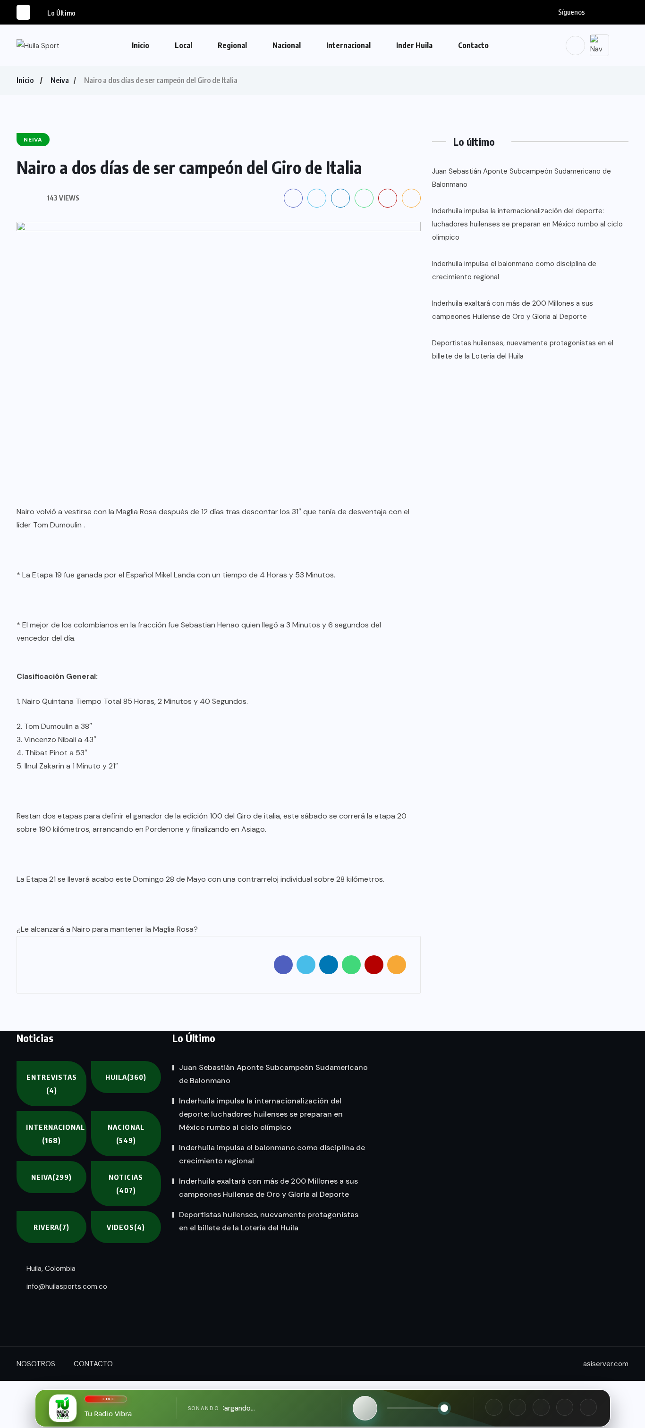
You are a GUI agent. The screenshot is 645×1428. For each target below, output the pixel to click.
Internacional (348, 45)
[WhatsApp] (541, 1407)
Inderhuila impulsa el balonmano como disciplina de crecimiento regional (514, 270)
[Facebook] (493, 1407)
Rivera (51, 1227)
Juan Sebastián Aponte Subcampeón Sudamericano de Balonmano (521, 178)
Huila (125, 1077)
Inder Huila (414, 45)
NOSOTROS (36, 1364)
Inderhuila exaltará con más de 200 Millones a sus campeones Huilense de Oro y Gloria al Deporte (512, 310)
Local (183, 45)
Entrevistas (51, 1083)
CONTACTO (93, 1364)
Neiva (60, 80)
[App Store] (564, 1407)
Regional (232, 45)
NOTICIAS (126, 1183)
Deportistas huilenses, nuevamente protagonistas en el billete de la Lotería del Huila (522, 349)
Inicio (140, 45)
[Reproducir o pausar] (365, 1408)
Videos (126, 1227)
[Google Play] (588, 1407)
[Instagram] (517, 1407)
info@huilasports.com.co (66, 1286)
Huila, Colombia (50, 1268)
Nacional (286, 45)
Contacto (473, 45)
